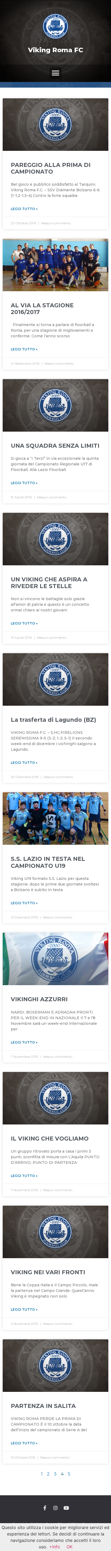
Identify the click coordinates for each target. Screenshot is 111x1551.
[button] (56, 73)
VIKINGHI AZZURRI (39, 999)
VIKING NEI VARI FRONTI (48, 1272)
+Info (54, 1546)
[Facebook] (45, 1508)
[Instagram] (55, 1508)
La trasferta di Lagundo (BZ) (53, 719)
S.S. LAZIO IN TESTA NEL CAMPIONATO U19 (48, 862)
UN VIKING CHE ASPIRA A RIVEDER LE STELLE (49, 582)
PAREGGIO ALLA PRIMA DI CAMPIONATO (51, 168)
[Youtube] (66, 1508)
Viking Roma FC (55, 50)
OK (69, 1546)
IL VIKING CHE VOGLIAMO (50, 1138)
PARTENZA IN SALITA (43, 1406)
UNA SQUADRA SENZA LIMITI (55, 445)
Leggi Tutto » (24, 209)
